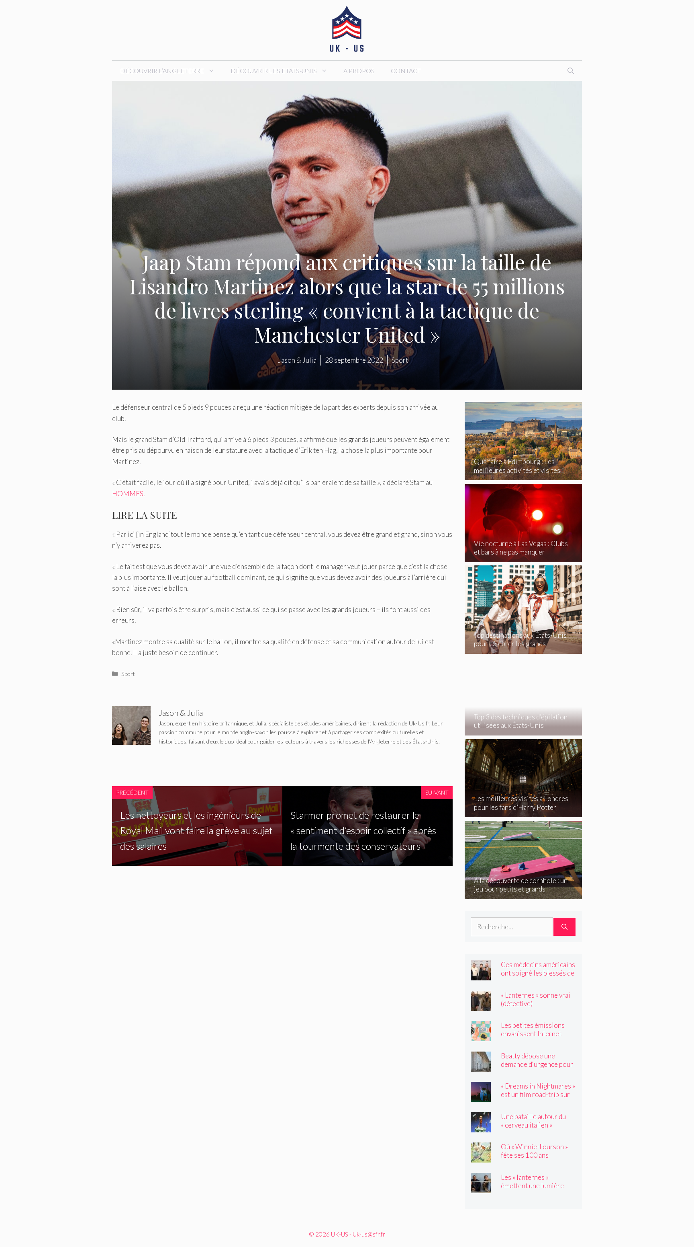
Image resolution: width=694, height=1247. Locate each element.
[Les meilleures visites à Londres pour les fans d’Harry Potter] (523, 811)
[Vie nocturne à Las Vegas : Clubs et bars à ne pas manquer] (523, 557)
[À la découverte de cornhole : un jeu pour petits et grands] (523, 893)
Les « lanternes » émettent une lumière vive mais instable (532, 1185)
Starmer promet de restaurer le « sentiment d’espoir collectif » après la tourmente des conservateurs (363, 830)
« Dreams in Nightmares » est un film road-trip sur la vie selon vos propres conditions (538, 1099)
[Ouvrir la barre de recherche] (570, 71)
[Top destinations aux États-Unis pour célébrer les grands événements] (523, 648)
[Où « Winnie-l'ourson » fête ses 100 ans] (481, 1157)
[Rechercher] (564, 927)
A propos (359, 70)
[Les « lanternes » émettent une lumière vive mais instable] (481, 1187)
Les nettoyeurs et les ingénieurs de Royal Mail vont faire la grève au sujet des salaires (196, 830)
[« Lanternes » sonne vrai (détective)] (481, 1005)
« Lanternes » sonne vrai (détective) (535, 999)
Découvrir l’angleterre (162, 70)
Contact (406, 70)
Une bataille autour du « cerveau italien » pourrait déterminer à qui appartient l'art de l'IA (538, 1129)
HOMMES (127, 493)
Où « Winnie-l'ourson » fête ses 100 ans (534, 1150)
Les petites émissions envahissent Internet (533, 1029)
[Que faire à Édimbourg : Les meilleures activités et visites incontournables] (523, 474)
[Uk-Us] (347, 29)
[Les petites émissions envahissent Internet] (481, 1035)
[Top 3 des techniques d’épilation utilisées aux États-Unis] (523, 730)
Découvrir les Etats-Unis (274, 70)
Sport (128, 673)
